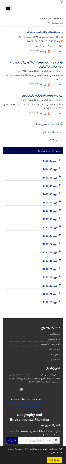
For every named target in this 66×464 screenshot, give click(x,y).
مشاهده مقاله (57, 52)
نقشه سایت (54, 359)
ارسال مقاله (54, 349)
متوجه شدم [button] (54, 460)
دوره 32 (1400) (49, 202)
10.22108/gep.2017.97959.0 (43, 41)
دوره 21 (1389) (49, 294)
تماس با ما (55, 354)
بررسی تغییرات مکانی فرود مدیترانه (44, 31)
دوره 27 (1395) (49, 244)
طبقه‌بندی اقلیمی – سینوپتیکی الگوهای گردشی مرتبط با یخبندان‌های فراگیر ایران (35, 64)
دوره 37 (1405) (49, 161)
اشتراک (12, 440)
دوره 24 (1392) (49, 269)
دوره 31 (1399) (49, 211)
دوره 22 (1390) (49, 285)
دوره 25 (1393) (49, 260)
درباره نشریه (54, 338)
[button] (45, 452)
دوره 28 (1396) (49, 236)
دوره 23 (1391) (49, 277)
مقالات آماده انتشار (52, 132)
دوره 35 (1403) (49, 177)
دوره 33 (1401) (49, 194)
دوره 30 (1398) (49, 219)
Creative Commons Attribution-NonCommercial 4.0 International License (29, 403)
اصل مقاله (39, 52)
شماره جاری (55, 139)
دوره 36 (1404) (49, 169)
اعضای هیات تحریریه (50, 344)
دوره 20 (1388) (49, 302)
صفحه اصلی (54, 333)
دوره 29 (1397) (49, 227)
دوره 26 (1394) (49, 252)
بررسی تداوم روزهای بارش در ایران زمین (42, 95)
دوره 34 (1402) (49, 186)
